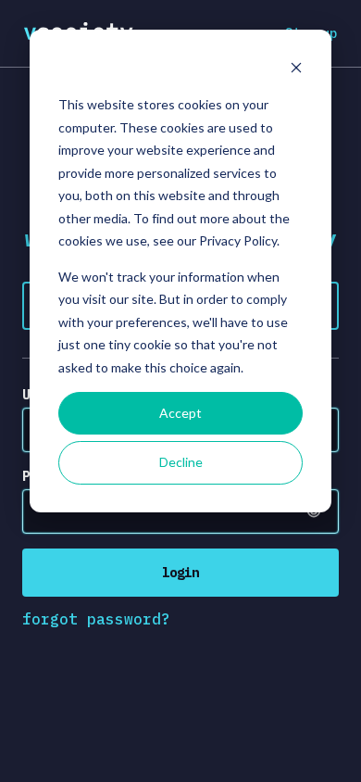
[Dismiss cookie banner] (296, 70)
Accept (180, 413)
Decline (181, 462)
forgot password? (96, 619)
